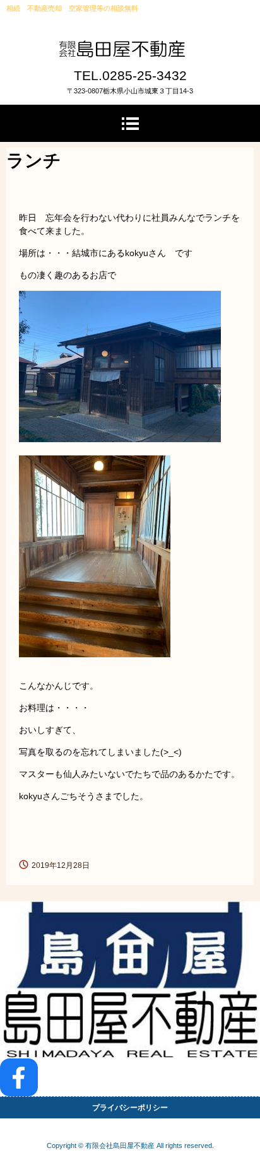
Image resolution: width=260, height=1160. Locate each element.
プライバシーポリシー (130, 1107)
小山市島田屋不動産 (130, 53)
